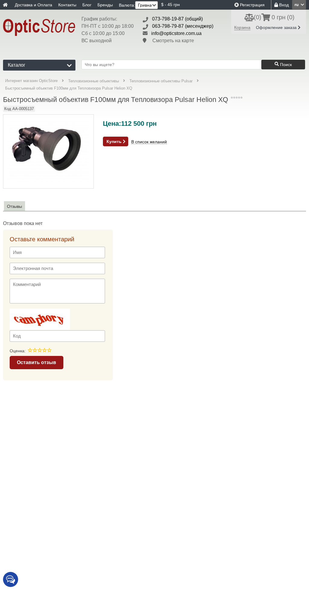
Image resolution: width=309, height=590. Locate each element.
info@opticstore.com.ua (176, 33)
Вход (283, 4)
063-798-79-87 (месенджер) (182, 26)
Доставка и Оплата (33, 4)
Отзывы (14, 206)
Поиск (285, 64)
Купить (115, 141)
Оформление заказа (277, 27)
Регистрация (252, 4)
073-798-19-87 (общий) (177, 18)
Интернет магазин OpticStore (31, 80)
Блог (86, 4)
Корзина (242, 27)
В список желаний (149, 142)
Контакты (67, 4)
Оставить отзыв (36, 362)
